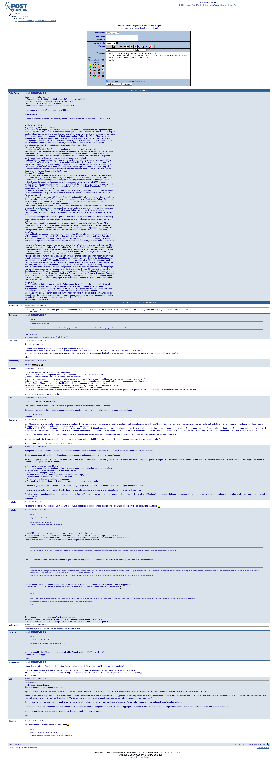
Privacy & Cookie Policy (139, 757)
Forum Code (94, 60)
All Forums (15, 14)
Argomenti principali (21, 16)
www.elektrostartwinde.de (45, 208)
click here (134, 28)
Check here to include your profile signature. (127, 81)
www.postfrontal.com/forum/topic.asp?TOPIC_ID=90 (46, 337)
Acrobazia (20, 18)
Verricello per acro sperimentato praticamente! (37, 21)
